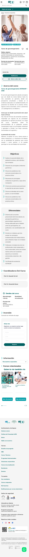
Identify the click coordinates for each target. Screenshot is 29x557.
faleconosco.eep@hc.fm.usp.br (9, 511)
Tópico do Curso (6, 9)
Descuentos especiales (10, 361)
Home (2, 12)
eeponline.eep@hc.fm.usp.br (8, 516)
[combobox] (14, 5)
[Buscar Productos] (26, 5)
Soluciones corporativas (10, 12)
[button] (27, 48)
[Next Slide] (26, 405)
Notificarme (14, 75)
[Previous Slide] (25, 405)
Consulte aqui (11, 530)
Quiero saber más (16, 79)
